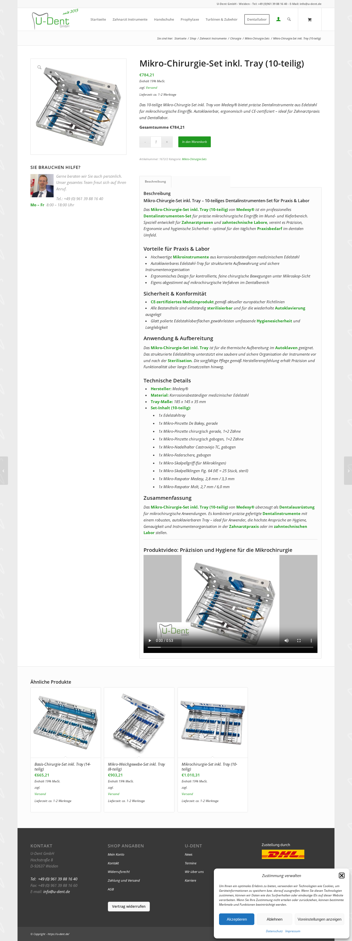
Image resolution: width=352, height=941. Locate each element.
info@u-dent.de (311, 4)
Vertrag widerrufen (129, 906)
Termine (190, 863)
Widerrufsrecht (119, 871)
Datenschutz (274, 931)
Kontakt (113, 863)
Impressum (292, 931)
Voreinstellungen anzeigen (319, 919)
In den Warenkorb (194, 142)
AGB (111, 889)
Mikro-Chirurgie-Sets (194, 159)
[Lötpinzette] (4, 470)
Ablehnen (274, 919)
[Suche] (289, 19)
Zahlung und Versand (124, 880)
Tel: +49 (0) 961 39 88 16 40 (53, 878)
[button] (341, 875)
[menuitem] (98, 19)
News (188, 854)
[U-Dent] (54, 19)
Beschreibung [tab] (155, 181)
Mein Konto (116, 854)
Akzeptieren (237, 919)
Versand (151, 87)
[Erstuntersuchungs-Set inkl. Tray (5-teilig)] (348, 470)
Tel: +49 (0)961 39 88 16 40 (269, 4)
